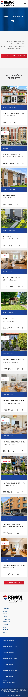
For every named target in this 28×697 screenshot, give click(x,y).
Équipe (5, 611)
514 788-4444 (9, 648)
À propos (5, 613)
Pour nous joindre (18, 55)
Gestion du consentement (17, 692)
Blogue (5, 627)
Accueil (5, 55)
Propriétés (6, 605)
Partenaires (6, 621)
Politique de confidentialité (11, 691)
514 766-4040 (9, 684)
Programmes (6, 619)
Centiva (17, 695)
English (5, 632)
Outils (5, 616)
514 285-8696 (9, 660)
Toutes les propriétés (14, 582)
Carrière (5, 624)
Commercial (6, 608)
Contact (5, 629)
